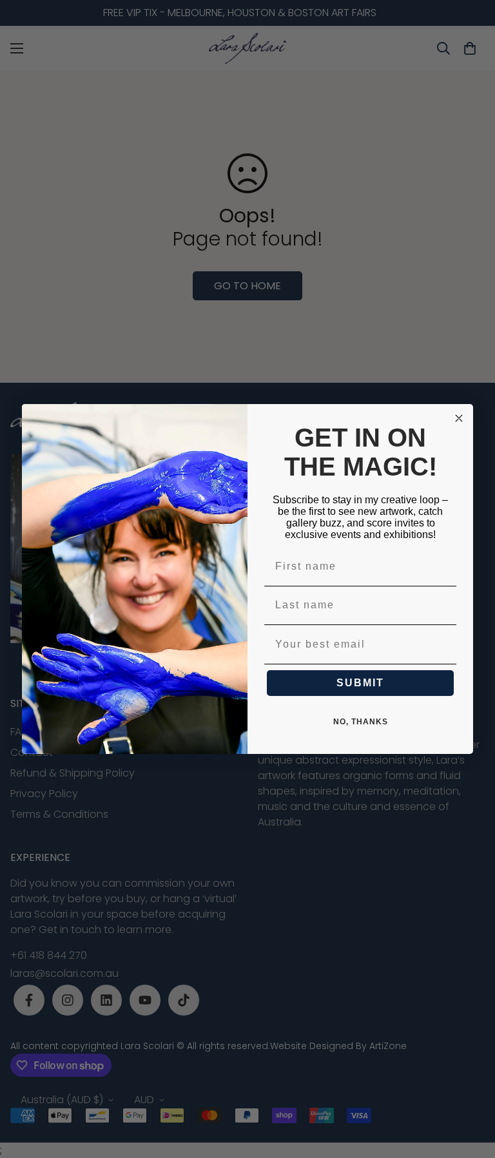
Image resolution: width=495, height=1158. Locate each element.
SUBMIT (360, 682)
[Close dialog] (459, 418)
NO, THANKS (360, 721)
